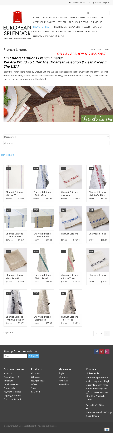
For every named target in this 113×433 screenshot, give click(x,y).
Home (36, 17)
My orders (63, 377)
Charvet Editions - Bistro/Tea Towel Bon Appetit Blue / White (42, 194)
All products (36, 373)
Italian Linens (41, 31)
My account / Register (100, 2)
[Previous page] (96, 333)
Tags (33, 388)
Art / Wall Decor (78, 22)
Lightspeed (53, 426)
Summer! (97, 26)
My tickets (63, 380)
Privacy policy (10, 388)
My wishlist (64, 384)
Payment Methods (12, 391)
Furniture (96, 22)
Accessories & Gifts (44, 22)
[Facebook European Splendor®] (96, 351)
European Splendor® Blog (48, 36)
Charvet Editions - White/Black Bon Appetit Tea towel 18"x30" (15, 318)
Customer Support (12, 399)
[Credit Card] (106, 429)
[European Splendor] (18, 24)
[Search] (88, 13)
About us (8, 373)
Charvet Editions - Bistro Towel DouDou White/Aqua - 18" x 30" (42, 277)
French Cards (77, 17)
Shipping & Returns (13, 395)
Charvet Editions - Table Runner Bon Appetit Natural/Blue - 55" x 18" (42, 235)
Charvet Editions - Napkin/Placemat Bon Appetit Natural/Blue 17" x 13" (98, 235)
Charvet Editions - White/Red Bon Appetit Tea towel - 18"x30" (97, 194)
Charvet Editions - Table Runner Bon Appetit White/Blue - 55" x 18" (15, 235)
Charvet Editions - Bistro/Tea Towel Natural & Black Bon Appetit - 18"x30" (70, 318)
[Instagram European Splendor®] (107, 351)
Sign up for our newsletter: (21, 351)
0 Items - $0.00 (78, 2)
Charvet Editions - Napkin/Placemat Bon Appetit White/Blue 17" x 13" (70, 235)
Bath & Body (58, 31)
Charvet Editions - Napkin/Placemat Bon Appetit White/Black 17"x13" (98, 277)
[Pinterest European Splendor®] (101, 351)
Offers (34, 384)
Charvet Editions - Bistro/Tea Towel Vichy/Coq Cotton (14, 194)
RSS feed (35, 391)
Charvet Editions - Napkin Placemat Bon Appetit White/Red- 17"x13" (69, 194)
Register (63, 373)
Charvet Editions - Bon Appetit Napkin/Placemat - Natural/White (15, 277)
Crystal (62, 22)
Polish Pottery (96, 17)
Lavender (74, 26)
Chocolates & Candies (54, 17)
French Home (59, 26)
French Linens (41, 26)
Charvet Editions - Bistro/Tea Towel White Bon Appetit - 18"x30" (42, 318)
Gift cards (91, 31)
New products (38, 380)
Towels (86, 26)
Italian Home (75, 31)
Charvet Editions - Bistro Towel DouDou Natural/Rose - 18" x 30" (69, 277)
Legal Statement (11, 384)
